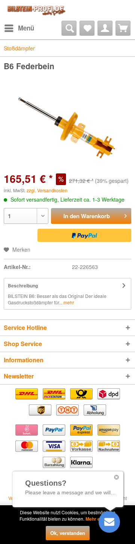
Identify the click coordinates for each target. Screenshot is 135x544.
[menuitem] (19, 28)
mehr (68, 302)
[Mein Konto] (105, 28)
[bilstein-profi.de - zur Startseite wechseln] (36, 10)
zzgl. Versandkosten (47, 190)
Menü (26, 27)
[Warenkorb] (123, 28)
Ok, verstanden (67, 532)
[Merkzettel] (87, 28)
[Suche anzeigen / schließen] (69, 28)
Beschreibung (23, 285)
